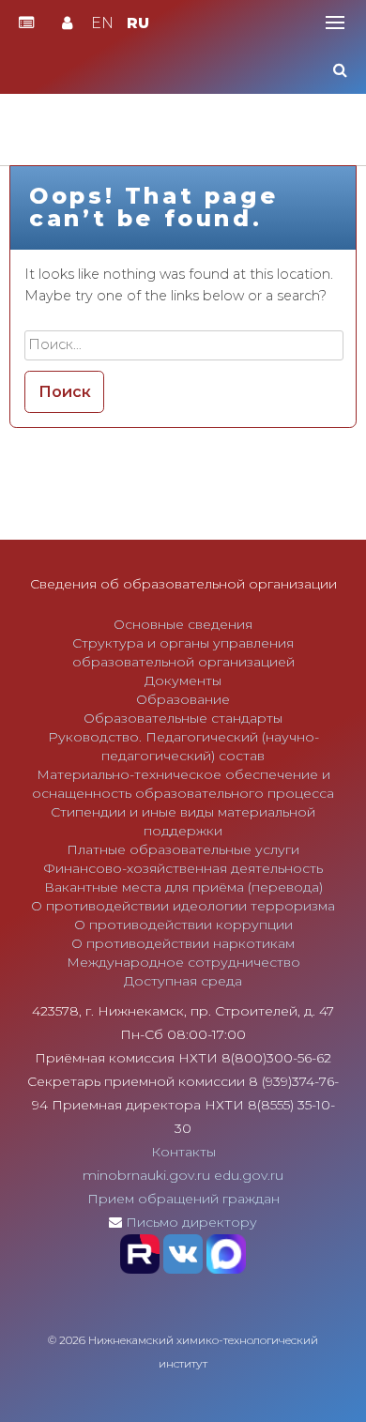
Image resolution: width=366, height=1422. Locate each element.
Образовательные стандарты (183, 718)
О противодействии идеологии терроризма (183, 905)
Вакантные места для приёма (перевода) (183, 887)
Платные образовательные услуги (183, 849)
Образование (183, 699)
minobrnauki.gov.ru (146, 1175)
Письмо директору (191, 1222)
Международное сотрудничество (183, 962)
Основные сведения (183, 624)
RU (138, 23)
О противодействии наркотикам (183, 943)
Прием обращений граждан (183, 1198)
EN (102, 23)
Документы (183, 680)
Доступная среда (183, 980)
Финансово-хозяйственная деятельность (183, 868)
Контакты (183, 1151)
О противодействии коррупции (183, 924)
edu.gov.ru (248, 1175)
